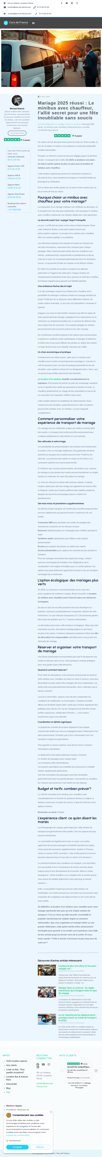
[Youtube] (67, 3)
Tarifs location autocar (16, 1061)
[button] (33, 23)
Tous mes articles (17, 133)
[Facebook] (37, 1064)
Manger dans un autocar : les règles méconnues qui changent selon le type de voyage (77, 990)
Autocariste (11, 1084)
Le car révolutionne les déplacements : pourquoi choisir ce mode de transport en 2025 (77, 1018)
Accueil (41, 124)
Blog (8, 1088)
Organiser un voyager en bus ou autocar (63, 124)
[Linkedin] (72, 3)
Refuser (40, 1147)
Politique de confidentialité (17, 1135)
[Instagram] (77, 3)
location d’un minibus (51, 379)
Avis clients (11, 1065)
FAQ (8, 1092)
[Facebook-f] (62, 3)
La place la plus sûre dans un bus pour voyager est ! (77, 967)
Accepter (17, 1147)
